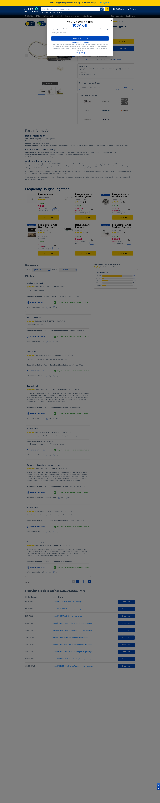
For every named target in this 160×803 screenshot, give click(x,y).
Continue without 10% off (80, 42)
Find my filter (104, 3)
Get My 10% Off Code (80, 38)
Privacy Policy (80, 53)
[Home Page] (32, 10)
